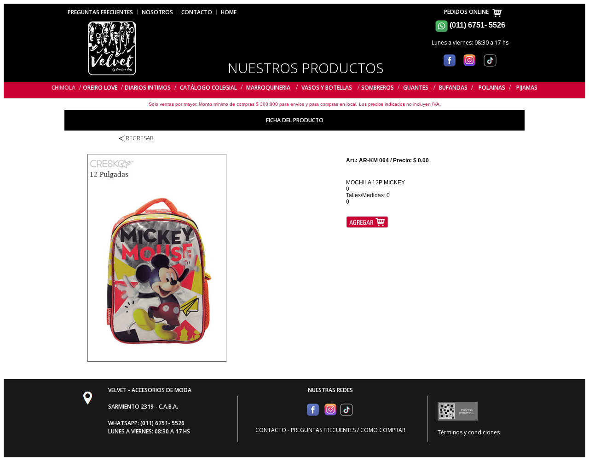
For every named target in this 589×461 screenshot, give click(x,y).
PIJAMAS (526, 87)
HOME (229, 12)
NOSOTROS (158, 12)
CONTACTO (196, 12)
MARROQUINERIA (268, 87)
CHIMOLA (63, 87)
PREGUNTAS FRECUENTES (100, 12)
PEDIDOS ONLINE (467, 12)
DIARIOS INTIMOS (148, 87)
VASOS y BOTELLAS (326, 87)
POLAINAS (492, 87)
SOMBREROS (377, 87)
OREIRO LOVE (100, 87)
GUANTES (416, 87)
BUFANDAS (453, 87)
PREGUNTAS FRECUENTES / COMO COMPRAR (348, 430)
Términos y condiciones (469, 432)
